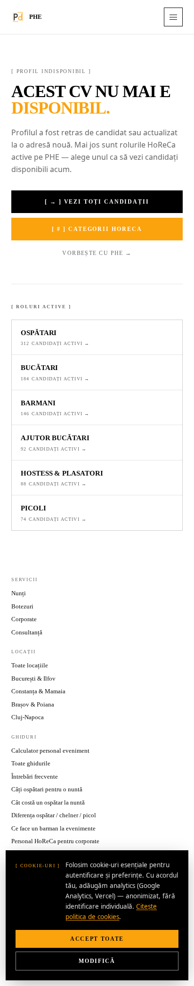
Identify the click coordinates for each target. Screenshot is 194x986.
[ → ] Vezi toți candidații (97, 201)
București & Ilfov (33, 678)
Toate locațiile (29, 665)
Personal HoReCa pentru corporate (55, 841)
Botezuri (22, 606)
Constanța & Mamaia (38, 691)
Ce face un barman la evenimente (53, 828)
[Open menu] (173, 17)
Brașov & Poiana (32, 704)
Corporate (24, 619)
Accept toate (97, 939)
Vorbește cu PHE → (96, 253)
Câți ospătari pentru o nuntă (46, 789)
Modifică (97, 961)
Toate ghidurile (30, 763)
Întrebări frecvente (34, 776)
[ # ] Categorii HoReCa (97, 229)
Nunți (18, 593)
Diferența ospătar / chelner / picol (53, 815)
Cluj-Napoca (27, 717)
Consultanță (26, 632)
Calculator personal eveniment (50, 750)
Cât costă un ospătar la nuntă (48, 802)
